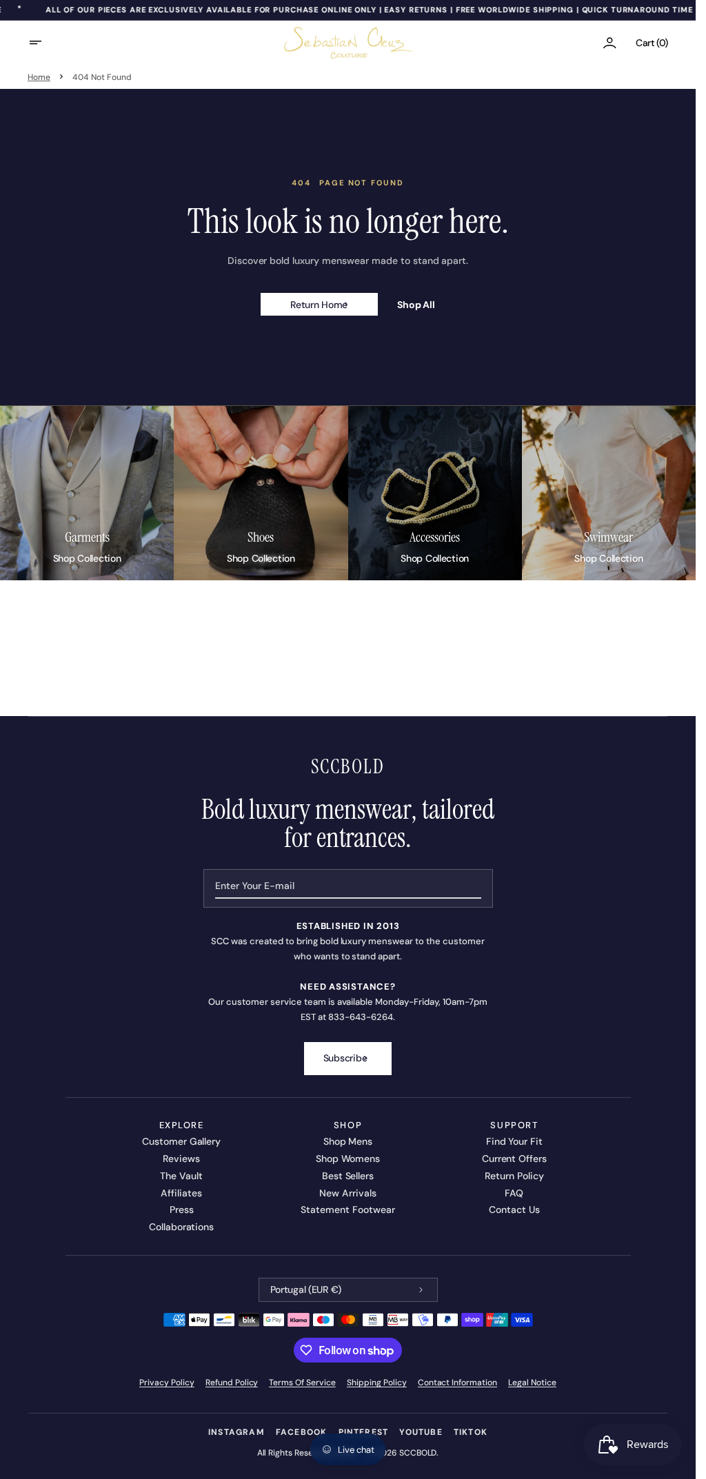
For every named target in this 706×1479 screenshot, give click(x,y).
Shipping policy (377, 1382)
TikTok (470, 1432)
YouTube (420, 1432)
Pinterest (364, 1432)
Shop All (416, 305)
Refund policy (232, 1382)
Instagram (236, 1432)
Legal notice (532, 1382)
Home (39, 77)
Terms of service (302, 1382)
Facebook (301, 1432)
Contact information (457, 1382)
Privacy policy (166, 1382)
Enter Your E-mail (254, 885)
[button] (44, 43)
